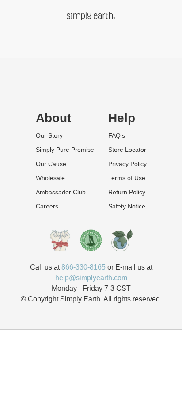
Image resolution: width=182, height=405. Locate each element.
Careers (47, 206)
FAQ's (116, 135)
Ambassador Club (61, 192)
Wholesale (50, 177)
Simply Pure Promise (65, 149)
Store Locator (127, 149)
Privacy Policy (127, 163)
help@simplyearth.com (91, 278)
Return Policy (126, 192)
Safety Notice (126, 206)
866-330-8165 (83, 267)
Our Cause (51, 163)
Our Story (49, 135)
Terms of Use (126, 177)
